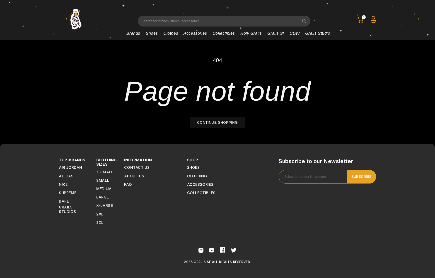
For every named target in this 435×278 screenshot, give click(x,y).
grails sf (275, 33)
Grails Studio (317, 33)
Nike (63, 184)
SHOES (193, 167)
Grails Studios (67, 209)
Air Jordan (70, 167)
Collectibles (224, 33)
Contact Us (137, 167)
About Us (134, 176)
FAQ (128, 184)
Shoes (152, 33)
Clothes (170, 33)
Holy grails (251, 33)
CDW (295, 33)
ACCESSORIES (200, 184)
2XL (100, 214)
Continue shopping (217, 122)
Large (102, 197)
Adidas (66, 176)
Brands (133, 33)
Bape (64, 201)
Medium (104, 188)
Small (102, 180)
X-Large (104, 205)
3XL (100, 222)
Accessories (195, 33)
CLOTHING (197, 176)
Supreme (67, 193)
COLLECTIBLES (201, 193)
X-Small (104, 172)
